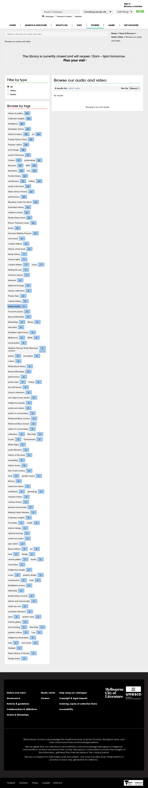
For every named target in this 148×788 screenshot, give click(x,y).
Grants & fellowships (18, 715)
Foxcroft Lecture (18, 311)
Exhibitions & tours (18, 585)
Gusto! (13, 439)
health (32, 523)
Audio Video (117, 37)
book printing (16, 627)
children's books (18, 212)
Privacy (35, 783)
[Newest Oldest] (134, 88)
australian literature (19, 611)
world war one (16, 606)
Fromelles (15, 523)
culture (13, 361)
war (31, 171)
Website (78, 16)
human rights (16, 259)
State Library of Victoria (21, 653)
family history (16, 254)
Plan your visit (74, 60)
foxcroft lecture (17, 387)
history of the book (18, 455)
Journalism (15, 564)
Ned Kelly (33, 434)
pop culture (15, 544)
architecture (16, 181)
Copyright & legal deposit (73, 698)
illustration (15, 171)
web (12, 643)
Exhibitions (15, 124)
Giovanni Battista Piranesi (22, 233)
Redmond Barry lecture (21, 424)
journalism (30, 356)
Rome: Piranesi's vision (21, 223)
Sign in (127, 3)
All (11, 87)
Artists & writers (17, 134)
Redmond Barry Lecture (21, 418)
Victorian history (17, 275)
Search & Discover (36, 25)
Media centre (48, 693)
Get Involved (131, 25)
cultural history (17, 301)
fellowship (15, 590)
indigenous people (18, 403)
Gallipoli (14, 648)
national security (17, 533)
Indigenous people (18, 570)
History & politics (18, 113)
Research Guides (64, 16)
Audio (13, 94)
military (34, 181)
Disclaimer (23, 783)
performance (16, 197)
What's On (61, 25)
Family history (17, 176)
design (27, 554)
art (35, 134)
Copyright (46, 783)
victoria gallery (17, 559)
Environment (32, 439)
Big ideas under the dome (22, 202)
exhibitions (15, 491)
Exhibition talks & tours (20, 332)
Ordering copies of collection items (78, 704)
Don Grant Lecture (19, 470)
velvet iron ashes (18, 486)
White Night (15, 444)
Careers (45, 698)
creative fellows (17, 244)
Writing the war (17, 270)
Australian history (18, 129)
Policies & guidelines (18, 704)
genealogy (34, 491)
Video (13, 90)
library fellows (16, 549)
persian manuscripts (19, 507)
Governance (13, 698)
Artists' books (16, 465)
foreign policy (16, 658)
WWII (32, 337)
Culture (14, 160)
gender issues (30, 476)
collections (15, 434)
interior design (17, 528)
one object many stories (21, 397)
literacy (13, 481)
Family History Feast (20, 139)
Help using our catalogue (73, 693)
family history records (20, 596)
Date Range (123, 12)
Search (140, 11)
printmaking (32, 160)
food (12, 476)
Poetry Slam (16, 296)
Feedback (11, 783)
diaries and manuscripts (21, 601)
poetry (13, 356)
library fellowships (18, 317)
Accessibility (66, 709)
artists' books (16, 306)
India (33, 580)
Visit (79, 25)
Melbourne (15, 337)
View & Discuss (126, 33)
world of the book (18, 155)
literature (14, 165)
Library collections (18, 291)
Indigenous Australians (20, 637)
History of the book (19, 249)
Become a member (133, 6)
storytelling (15, 460)
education (15, 327)
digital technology (18, 285)
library (33, 322)
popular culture (17, 632)
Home (13, 25)
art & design (16, 150)
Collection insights (19, 118)
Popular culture (17, 144)
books (13, 228)
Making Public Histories (21, 512)
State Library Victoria (20, 191)
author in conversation (20, 413)
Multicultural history (19, 366)
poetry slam (15, 382)
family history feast (19, 217)
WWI (30, 165)
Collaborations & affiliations (22, 709)
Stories (95, 25)
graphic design (32, 575)
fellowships (15, 322)
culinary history (17, 502)
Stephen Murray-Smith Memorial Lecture (25, 349)
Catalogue (49, 16)
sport (12, 617)
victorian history (17, 497)
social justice (16, 343)
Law (36, 632)
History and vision (16, 693)
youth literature (17, 450)
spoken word (30, 617)
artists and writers (18, 408)
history (33, 382)
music (37, 264)
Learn (111, 25)
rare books (15, 238)
